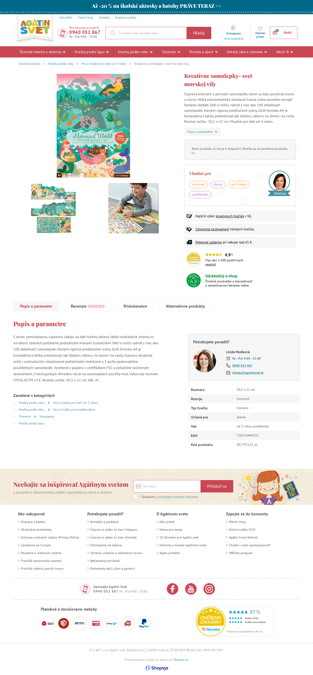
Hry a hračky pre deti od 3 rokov (103, 64)
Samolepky (47, 416)
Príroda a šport (201, 51)
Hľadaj (199, 33)
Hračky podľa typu (90, 51)
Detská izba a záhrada (245, 51)
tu (193, 153)
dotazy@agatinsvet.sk (248, 373)
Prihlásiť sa (217, 486)
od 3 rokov (239, 184)
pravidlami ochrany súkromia (177, 497)
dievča (218, 184)
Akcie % (283, 51)
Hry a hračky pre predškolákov (74, 409)
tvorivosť (198, 184)
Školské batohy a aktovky (41, 51)
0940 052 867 (84, 32)
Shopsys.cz (180, 660)
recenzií (210, 264)
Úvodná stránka (30, 64)
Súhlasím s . (169, 497)
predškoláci (200, 194)
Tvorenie (169, 51)
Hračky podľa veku (133, 51)
